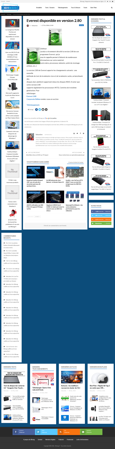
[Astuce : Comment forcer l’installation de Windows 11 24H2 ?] (65, 408)
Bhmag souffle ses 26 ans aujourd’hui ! (11, 263)
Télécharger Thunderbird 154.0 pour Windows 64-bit (47, 399)
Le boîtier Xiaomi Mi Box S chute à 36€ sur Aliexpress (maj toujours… (105, 409)
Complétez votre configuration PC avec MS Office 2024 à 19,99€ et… (105, 398)
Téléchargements (63, 7)
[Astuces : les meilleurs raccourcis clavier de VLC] (72, 377)
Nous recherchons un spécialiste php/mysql (71, 155)
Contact (8, 1)
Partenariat (70, 439)
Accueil (3, 1)
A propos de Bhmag (29, 439)
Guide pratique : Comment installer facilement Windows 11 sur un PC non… (18, 417)
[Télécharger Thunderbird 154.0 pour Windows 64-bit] (36, 400)
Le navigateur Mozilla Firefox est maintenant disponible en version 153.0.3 (12, 34)
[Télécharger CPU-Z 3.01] (36, 410)
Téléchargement (33, 105)
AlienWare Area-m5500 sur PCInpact (37, 155)
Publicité (61, 439)
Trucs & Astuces (75, 7)
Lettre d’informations (82, 439)
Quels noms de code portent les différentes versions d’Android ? (75, 398)
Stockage (81, 25)
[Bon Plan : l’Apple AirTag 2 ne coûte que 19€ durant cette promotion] (100, 377)
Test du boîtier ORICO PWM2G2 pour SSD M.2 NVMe (101, 81)
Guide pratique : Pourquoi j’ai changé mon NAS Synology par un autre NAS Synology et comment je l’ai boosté (101, 126)
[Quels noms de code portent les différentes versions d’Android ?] (65, 398)
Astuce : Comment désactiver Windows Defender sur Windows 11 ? (75, 418)
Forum (85, 7)
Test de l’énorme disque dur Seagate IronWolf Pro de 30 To (101, 148)
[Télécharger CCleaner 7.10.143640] (36, 419)
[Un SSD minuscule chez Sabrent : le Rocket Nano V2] (55, 172)
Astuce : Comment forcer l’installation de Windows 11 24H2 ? (76, 408)
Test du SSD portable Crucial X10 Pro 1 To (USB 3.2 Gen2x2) (101, 61)
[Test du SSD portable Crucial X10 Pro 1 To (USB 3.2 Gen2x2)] (7, 398)
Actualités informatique (34, 167)
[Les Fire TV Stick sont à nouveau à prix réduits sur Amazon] (94, 419)
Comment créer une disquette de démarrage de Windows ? (12, 135)
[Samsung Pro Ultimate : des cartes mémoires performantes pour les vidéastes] (75, 197)
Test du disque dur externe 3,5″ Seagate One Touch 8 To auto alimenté (101, 40)
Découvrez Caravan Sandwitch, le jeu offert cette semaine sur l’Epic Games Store (12, 114)
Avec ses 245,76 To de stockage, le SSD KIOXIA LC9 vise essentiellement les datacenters (12, 57)
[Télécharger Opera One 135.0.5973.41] (43, 379)
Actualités (39, 7)
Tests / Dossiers (50, 7)
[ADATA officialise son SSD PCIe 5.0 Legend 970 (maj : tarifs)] (36, 197)
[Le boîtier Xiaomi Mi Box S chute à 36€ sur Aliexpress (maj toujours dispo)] (94, 408)
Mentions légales (50, 439)
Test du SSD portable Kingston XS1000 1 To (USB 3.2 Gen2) (101, 168)
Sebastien (8, 276)
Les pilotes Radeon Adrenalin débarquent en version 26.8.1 (11, 245)
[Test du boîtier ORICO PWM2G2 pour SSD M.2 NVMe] (7, 408)
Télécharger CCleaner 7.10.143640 (47, 417)
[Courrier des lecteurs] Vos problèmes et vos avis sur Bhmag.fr (12, 223)
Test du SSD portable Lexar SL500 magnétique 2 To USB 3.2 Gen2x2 (101, 188)
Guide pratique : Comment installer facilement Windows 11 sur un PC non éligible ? (101, 102)
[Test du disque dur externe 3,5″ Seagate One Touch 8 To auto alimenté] (14, 377)
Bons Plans (93, 7)
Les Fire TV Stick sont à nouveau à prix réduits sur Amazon (11, 279)
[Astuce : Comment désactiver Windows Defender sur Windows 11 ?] (65, 418)
